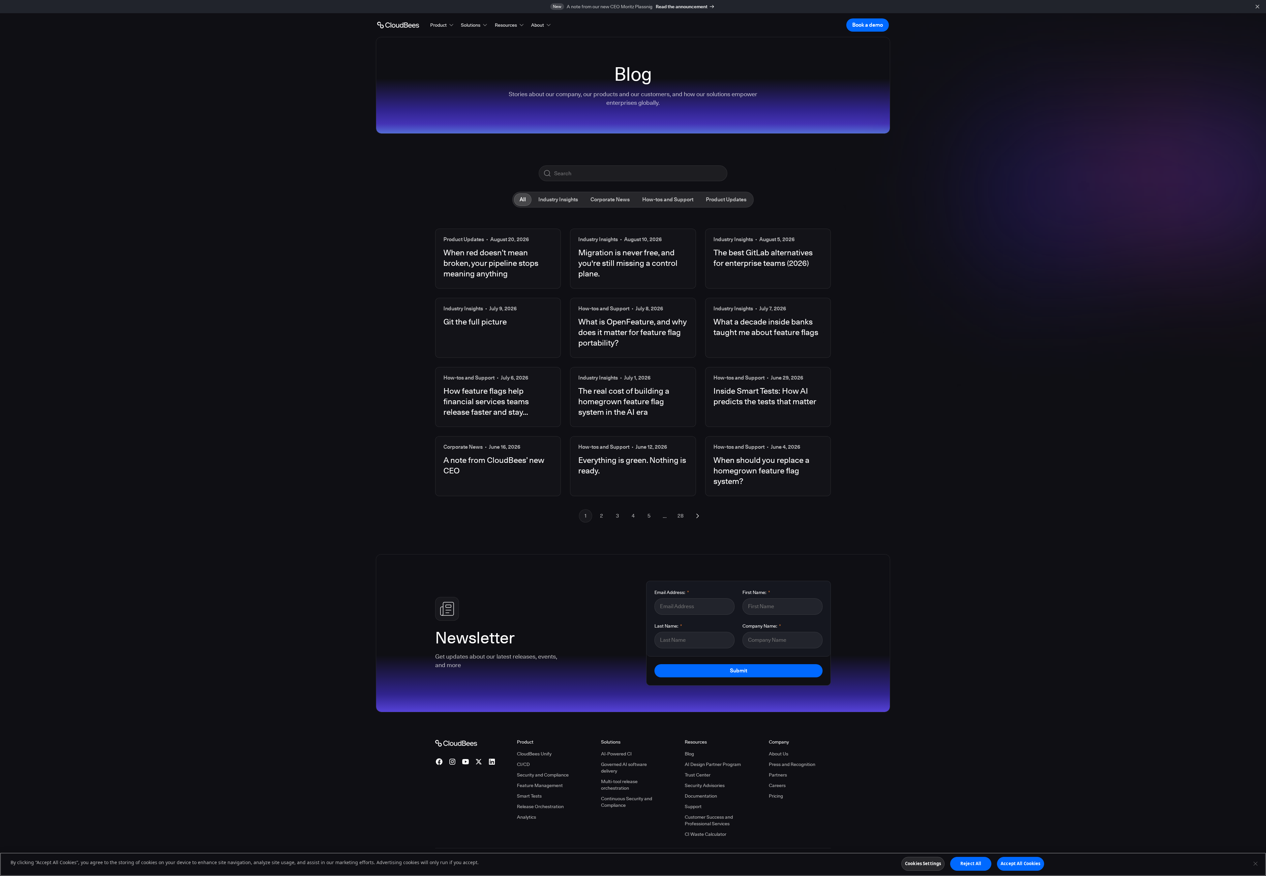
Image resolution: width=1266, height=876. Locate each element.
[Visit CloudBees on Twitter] (479, 762)
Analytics (526, 817)
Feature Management (540, 785)
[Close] (1255, 863)
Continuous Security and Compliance (626, 802)
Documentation (701, 796)
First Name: (756, 592)
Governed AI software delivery (624, 768)
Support (693, 806)
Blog (689, 753)
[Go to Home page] (398, 25)
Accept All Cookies (1020, 863)
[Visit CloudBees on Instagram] (452, 762)
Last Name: (668, 626)
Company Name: (761, 626)
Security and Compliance (543, 774)
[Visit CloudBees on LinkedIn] (492, 762)
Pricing (776, 796)
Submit (738, 670)
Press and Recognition (792, 764)
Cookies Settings (923, 863)
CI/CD (523, 764)
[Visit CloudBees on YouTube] (465, 762)
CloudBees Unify (534, 753)
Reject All (970, 863)
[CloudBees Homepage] (456, 743)
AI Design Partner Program (713, 764)
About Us (778, 753)
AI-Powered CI (616, 753)
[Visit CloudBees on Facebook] (439, 762)
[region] (633, 864)
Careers (777, 785)
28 (680, 516)
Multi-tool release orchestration (619, 785)
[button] (442, 25)
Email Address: (671, 592)
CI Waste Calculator (705, 834)
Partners (778, 774)
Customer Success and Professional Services (709, 820)
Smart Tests (529, 796)
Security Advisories (705, 785)
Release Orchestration (540, 806)
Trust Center (697, 774)
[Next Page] (697, 516)
